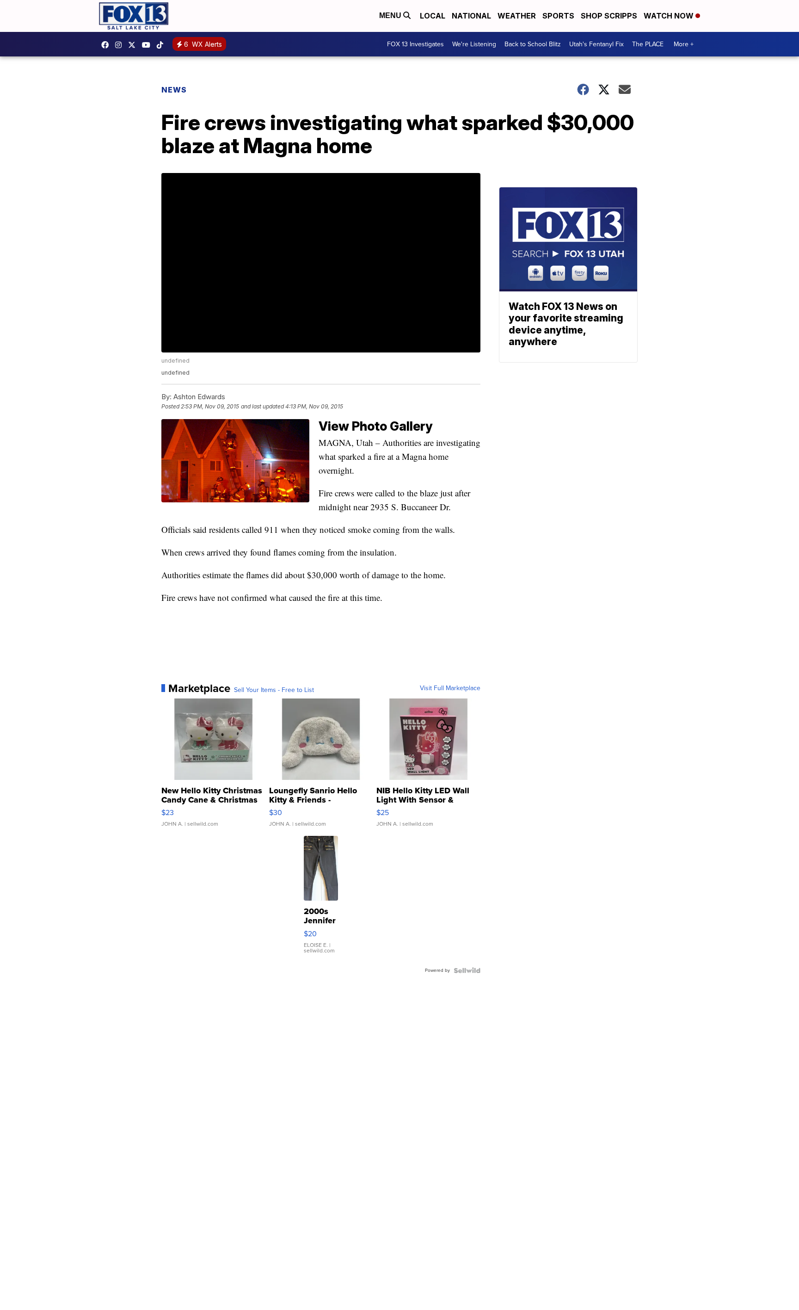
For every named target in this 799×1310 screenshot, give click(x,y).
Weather (517, 15)
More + (684, 44)
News (174, 89)
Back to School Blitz (532, 44)
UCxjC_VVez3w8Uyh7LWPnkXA (148, 45)
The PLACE (648, 44)
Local (432, 15)
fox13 (134, 45)
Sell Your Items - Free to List (274, 690)
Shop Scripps (609, 15)
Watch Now (669, 15)
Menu (391, 15)
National (471, 15)
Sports (558, 15)
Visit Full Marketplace (450, 688)
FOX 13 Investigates (415, 44)
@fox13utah (162, 45)
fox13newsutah (107, 45)
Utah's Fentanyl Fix (596, 44)
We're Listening (474, 44)
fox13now (120, 45)
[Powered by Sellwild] (467, 970)
